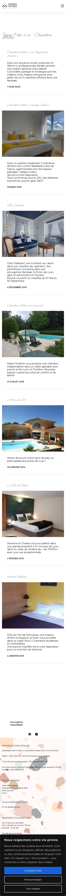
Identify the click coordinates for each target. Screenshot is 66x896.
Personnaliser (33, 879)
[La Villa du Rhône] (33, 514)
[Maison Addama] (33, 605)
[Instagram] (36, 734)
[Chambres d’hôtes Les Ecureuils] (33, 334)
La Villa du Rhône (17, 485)
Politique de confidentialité (15, 788)
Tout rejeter (33, 888)
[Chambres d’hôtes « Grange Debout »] (33, 134)
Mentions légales (10, 785)
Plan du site (7, 790)
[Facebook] (29, 734)
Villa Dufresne (15, 205)
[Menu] (62, 5)
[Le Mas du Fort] (33, 428)
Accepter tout (33, 870)
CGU (4, 793)
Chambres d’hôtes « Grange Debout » (28, 105)
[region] (33, 865)
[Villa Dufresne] (33, 234)
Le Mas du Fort (16, 400)
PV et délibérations (11, 807)
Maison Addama (17, 577)
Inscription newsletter (16, 723)
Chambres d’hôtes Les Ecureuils (25, 305)
